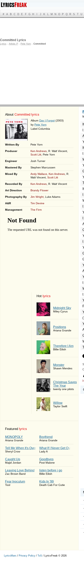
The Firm (36, 209)
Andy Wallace (38, 173)
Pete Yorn (40, 124)
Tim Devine (37, 203)
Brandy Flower (39, 190)
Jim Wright (37, 196)
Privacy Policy (27, 555)
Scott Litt (35, 154)
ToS (40, 555)
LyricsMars (10, 555)
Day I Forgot (47, 120)
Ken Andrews (38, 151)
